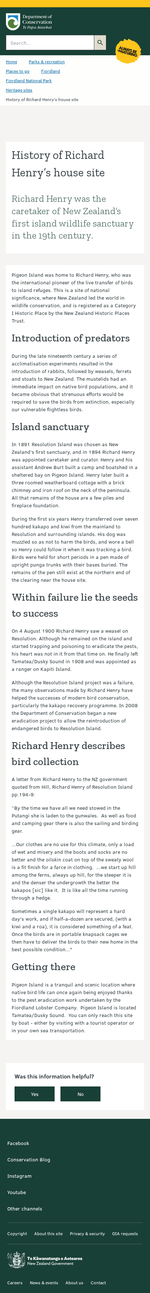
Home (11, 61)
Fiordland (50, 71)
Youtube (16, 1192)
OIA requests (125, 1233)
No (81, 1093)
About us (74, 1282)
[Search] (100, 42)
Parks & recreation (47, 61)
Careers (15, 1282)
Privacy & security (87, 1233)
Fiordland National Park (29, 80)
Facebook (18, 1143)
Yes (35, 1093)
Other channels (24, 1208)
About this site (48, 1233)
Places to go (17, 71)
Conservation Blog (28, 1159)
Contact (98, 1282)
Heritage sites (19, 90)
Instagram (19, 1175)
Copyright (17, 1233)
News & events (44, 1282)
